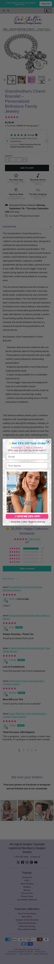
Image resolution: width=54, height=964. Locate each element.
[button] (27, 492)
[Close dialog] (48, 442)
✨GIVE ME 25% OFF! (27, 516)
